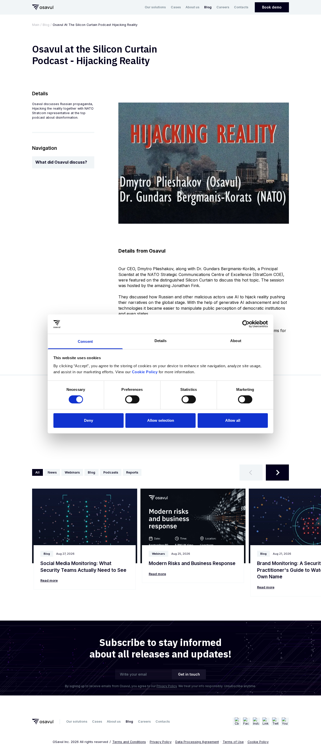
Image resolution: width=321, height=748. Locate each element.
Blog (208, 7)
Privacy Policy (166, 686)
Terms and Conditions (129, 742)
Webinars (72, 472)
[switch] (132, 399)
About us (192, 7)
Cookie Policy (258, 742)
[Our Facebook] (246, 722)
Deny (88, 420)
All (37, 472)
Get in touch (189, 674)
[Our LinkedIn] (266, 722)
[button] (251, 472)
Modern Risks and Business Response (192, 563)
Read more (49, 580)
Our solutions (155, 7)
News (52, 472)
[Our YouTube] (285, 722)
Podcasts (110, 472)
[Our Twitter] (275, 722)
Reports (132, 472)
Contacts (241, 7)
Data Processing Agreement (197, 742)
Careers (222, 7)
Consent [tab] (85, 341)
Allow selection (160, 420)
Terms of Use (233, 742)
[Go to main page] (42, 7)
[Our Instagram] (256, 722)
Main (35, 25)
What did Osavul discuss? (61, 162)
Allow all (232, 420)
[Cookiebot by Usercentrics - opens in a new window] (246, 324)
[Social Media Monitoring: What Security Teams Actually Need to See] (84, 526)
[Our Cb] (237, 722)
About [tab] (235, 341)
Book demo (272, 7)
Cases (176, 7)
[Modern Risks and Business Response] (193, 526)
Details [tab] (160, 341)
